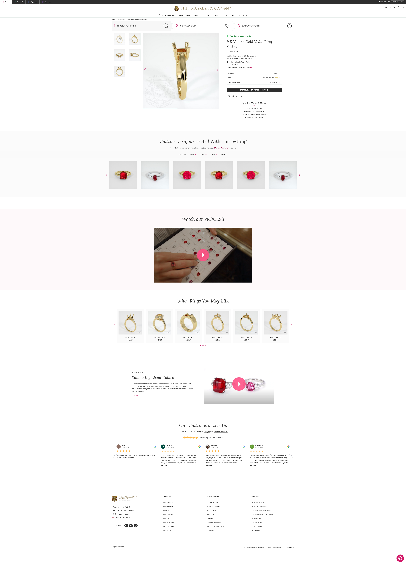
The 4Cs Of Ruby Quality (259, 506)
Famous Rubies (256, 518)
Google (207, 431)
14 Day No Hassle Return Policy (239, 62)
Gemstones (48, 2)
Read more (136, 396)
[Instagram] (136, 526)
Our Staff (166, 518)
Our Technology (168, 522)
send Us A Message (122, 514)
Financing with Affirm (214, 522)
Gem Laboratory (168, 526)
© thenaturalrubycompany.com (254, 547)
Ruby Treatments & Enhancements (262, 514)
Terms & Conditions (274, 547)
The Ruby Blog (255, 530)
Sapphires (34, 2)
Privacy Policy (211, 530)
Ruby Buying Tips (256, 522)
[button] (217, 69)
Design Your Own (221, 148)
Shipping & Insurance (214, 506)
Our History (167, 510)
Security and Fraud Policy (215, 526)
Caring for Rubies (256, 526)
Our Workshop (168, 506)
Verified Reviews (221, 431)
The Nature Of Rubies (258, 502)
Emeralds (20, 2)
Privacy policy (289, 547)
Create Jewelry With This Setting (254, 90)
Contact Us (167, 530)
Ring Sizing (210, 514)
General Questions (213, 502)
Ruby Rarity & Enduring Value (261, 510)
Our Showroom (168, 514)
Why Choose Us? (168, 502)
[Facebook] (131, 526)
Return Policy (211, 510)
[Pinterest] (126, 526)
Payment (210, 518)
